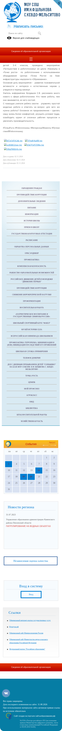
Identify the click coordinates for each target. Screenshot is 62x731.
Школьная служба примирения (32, 351)
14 (39, 470)
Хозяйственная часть (32, 421)
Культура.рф (14, 627)
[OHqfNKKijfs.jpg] (13, 149)
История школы (32, 221)
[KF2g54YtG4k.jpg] (13, 141)
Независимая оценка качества (30, 560)
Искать (39, 33)
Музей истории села (31, 329)
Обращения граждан (32, 188)
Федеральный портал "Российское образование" (27, 649)
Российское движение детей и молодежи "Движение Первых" (32, 280)
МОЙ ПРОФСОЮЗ (31, 389)
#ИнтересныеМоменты (41, 128)
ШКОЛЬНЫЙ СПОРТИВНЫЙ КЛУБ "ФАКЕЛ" (31, 323)
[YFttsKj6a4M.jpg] (33, 141)
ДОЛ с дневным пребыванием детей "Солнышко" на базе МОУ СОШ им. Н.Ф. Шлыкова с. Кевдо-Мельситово (32, 366)
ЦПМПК (31, 382)
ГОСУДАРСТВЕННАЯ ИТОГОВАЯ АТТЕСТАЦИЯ (31, 234)
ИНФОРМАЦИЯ (31, 214)
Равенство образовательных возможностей (31, 273)
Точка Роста (31, 376)
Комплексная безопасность (31, 266)
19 (23, 476)
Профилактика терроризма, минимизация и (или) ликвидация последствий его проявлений (31, 343)
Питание (31, 208)
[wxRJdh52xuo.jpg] (13, 145)
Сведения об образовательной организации (31, 51)
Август (52, 442)
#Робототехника (22, 128)
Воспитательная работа (32, 308)
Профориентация (31, 301)
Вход (31, 594)
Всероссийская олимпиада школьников (32, 336)
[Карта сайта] (9, 26)
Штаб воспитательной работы (32, 415)
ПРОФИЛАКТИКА (31, 260)
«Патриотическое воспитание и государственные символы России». (31, 315)
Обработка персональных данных (31, 247)
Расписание (32, 240)
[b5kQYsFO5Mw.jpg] (34, 145)
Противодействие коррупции (32, 195)
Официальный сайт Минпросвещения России (26, 633)
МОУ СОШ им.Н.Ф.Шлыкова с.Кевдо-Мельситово (42, 10)
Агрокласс (31, 395)
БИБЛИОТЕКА (32, 408)
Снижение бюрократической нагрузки (31, 295)
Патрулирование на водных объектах (28, 526)
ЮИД (31, 402)
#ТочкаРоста (8, 128)
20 (31, 476)
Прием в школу (31, 227)
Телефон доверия (31, 358)
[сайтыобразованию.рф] (57, 4)
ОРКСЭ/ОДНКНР (32, 253)
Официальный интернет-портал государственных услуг (30, 620)
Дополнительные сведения (31, 201)
